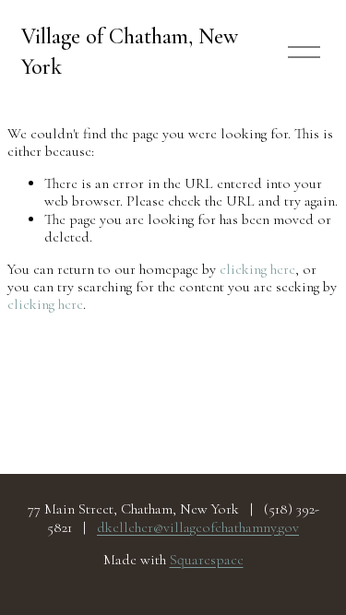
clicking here (257, 269)
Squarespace (207, 560)
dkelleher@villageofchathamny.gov (198, 528)
